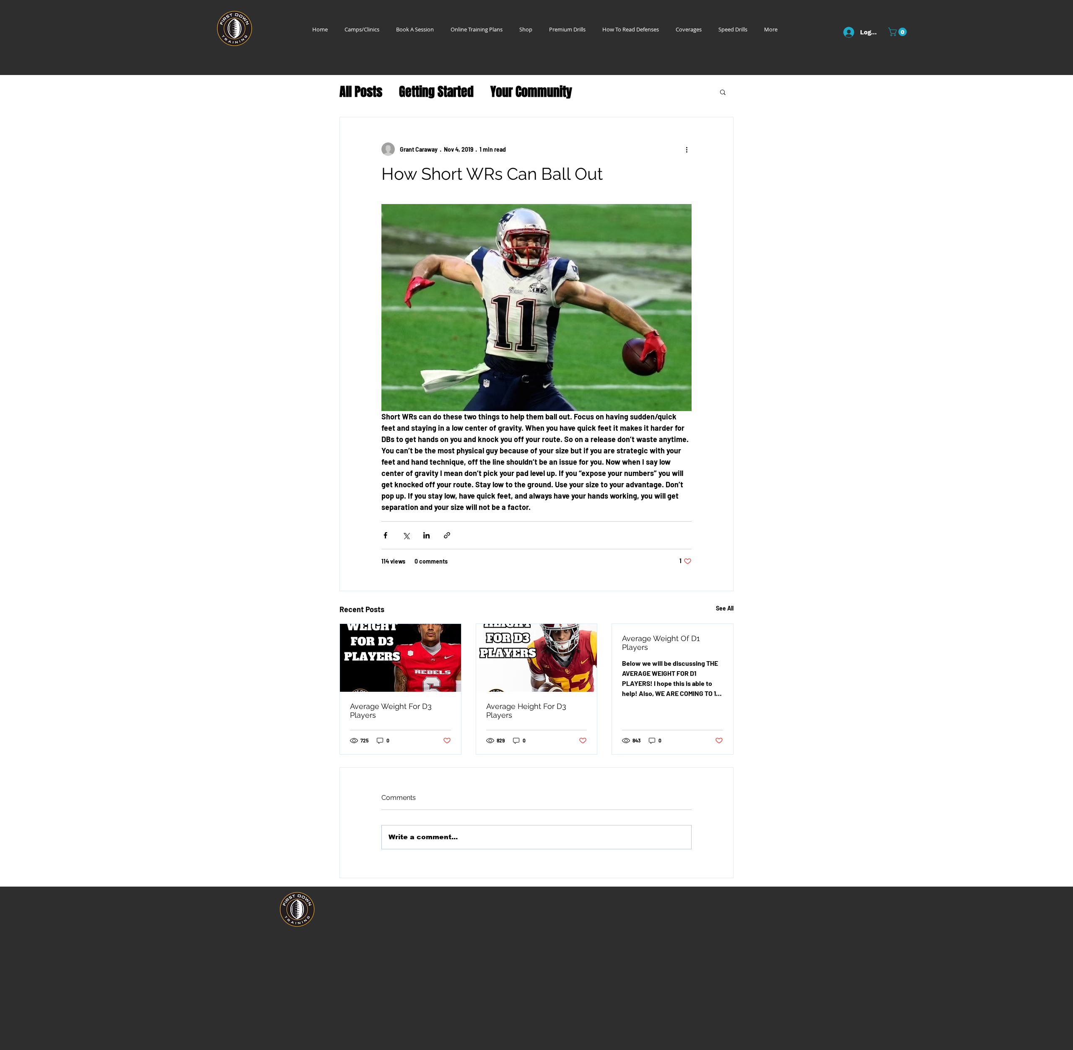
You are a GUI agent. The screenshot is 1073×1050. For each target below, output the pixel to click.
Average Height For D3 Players (526, 710)
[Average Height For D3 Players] (536, 658)
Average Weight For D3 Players (391, 710)
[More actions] (687, 149)
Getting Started (436, 92)
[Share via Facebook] (385, 535)
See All (724, 608)
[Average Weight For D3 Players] (400, 658)
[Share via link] (447, 535)
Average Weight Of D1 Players (661, 643)
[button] (898, 32)
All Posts (361, 92)
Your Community (531, 92)
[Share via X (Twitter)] (406, 535)
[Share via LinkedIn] (426, 535)
